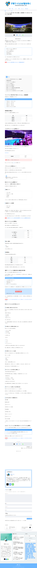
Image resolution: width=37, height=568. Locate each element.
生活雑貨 (32, 556)
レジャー (16, 8)
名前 (6, 503)
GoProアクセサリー (28, 543)
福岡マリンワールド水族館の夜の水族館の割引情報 (13, 87)
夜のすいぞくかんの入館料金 (10, 86)
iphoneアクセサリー (31, 544)
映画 (29, 556)
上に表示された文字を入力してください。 (11, 515)
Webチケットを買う (18, 291)
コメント (6, 493)
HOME (10, 8)
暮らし (13, 8)
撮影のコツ (27, 556)
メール (6, 506)
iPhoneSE (27, 544)
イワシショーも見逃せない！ (10, 83)
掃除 (31, 555)
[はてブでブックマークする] (20, 35)
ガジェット (22, 8)
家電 (29, 555)
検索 (35, 536)
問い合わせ (26, 8)
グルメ (31, 550)
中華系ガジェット (27, 554)
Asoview (19, 272)
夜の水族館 (27, 555)
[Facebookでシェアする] (17, 35)
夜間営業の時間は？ (9, 80)
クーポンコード (27, 550)
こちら (14, 162)
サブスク (34, 550)
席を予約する (7, 152)
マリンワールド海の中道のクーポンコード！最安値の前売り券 (15, 62)
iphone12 (34, 543)
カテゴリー (30, 538)
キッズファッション (32, 549)
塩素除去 (32, 554)
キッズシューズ (27, 549)
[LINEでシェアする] (23, 35)
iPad (31, 543)
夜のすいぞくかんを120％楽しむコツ (11, 89)
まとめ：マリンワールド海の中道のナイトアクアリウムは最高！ (15, 90)
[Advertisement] (18, 69)
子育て (19, 8)
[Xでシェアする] (14, 35)
